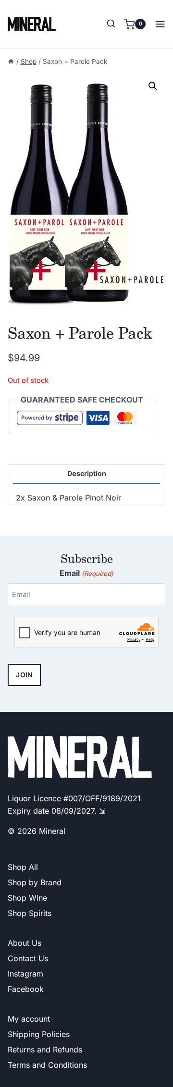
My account (29, 1019)
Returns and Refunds (45, 1049)
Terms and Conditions (47, 1065)
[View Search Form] (111, 24)
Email (86, 573)
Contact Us (28, 958)
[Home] (11, 61)
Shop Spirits (29, 913)
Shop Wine (27, 898)
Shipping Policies (39, 1034)
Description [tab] (86, 473)
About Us (24, 943)
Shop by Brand (35, 882)
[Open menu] (157, 24)
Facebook (26, 989)
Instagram (25, 973)
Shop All (23, 867)
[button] (152, 86)
